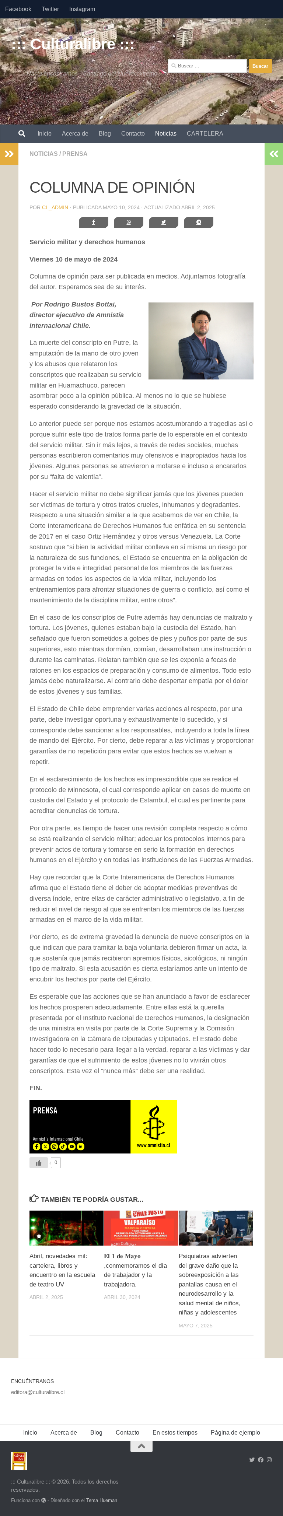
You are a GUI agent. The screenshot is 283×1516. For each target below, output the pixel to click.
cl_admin (55, 207)
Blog (105, 133)
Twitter (50, 9)
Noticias (166, 133)
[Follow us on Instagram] (269, 1460)
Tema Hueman (101, 1500)
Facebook (18, 9)
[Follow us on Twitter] (252, 1460)
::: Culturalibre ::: (72, 44)
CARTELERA (205, 133)
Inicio (45, 133)
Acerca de (75, 133)
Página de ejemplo (235, 1432)
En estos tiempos (175, 1432)
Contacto (133, 133)
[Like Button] (38, 1162)
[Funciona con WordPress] (43, 1500)
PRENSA (75, 154)
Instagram (82, 9)
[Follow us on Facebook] (260, 1460)
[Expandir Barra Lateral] (9, 154)
